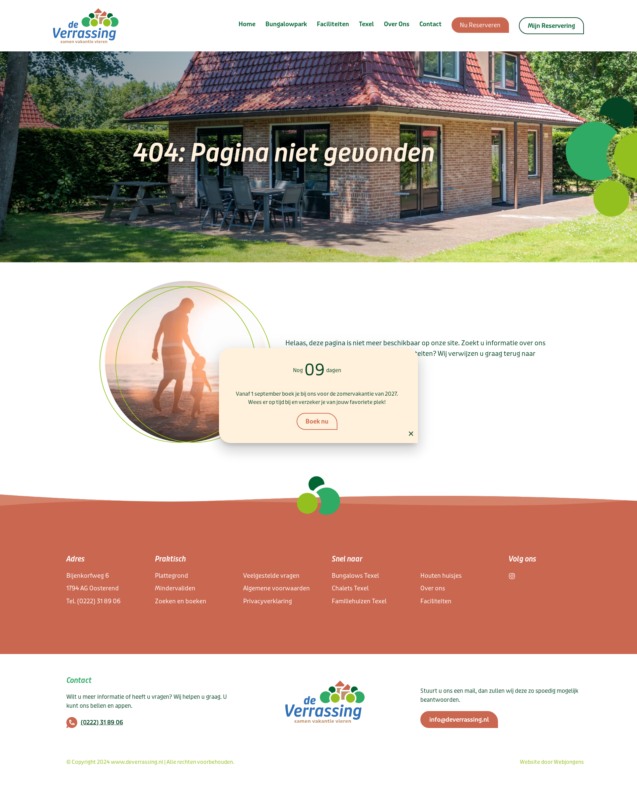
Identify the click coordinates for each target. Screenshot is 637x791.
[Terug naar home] (86, 25)
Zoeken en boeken (180, 601)
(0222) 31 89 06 (98, 601)
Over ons (396, 24)
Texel (366, 24)
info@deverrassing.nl (459, 720)
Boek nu (317, 422)
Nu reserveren (480, 25)
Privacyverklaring (267, 601)
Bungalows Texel (355, 576)
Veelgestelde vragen (271, 576)
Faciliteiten (333, 24)
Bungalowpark (286, 24)
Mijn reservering (551, 26)
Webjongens (569, 761)
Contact (430, 24)
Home (247, 24)
